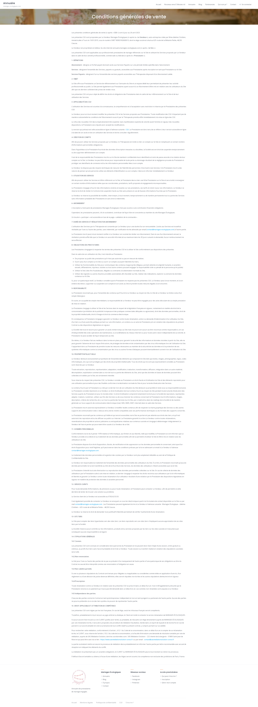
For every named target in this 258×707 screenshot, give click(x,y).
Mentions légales (86, 702)
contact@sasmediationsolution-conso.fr (159, 639)
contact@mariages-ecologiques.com (160, 229)
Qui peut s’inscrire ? (169, 676)
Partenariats (210, 4)
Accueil (158, 4)
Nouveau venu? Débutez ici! (174, 4)
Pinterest (135, 683)
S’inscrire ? (130, 702)
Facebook (135, 676)
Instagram (136, 679)
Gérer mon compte (169, 683)
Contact (233, 4)
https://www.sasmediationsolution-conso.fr (116, 639)
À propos (106, 683)
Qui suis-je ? (222, 4)
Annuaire (191, 4)
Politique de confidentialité (106, 702)
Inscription (166, 679)
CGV (127, 129)
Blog (200, 4)
